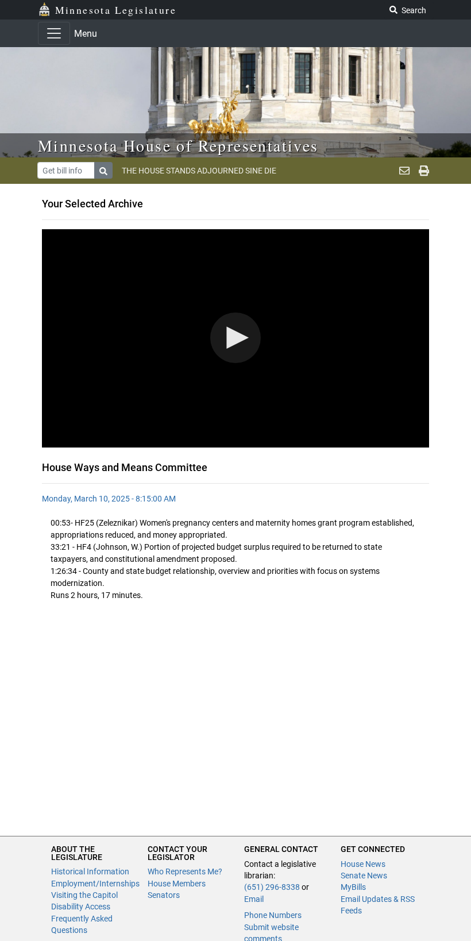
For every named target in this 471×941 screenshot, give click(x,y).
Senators (164, 895)
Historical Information (90, 871)
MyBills (353, 887)
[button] (235, 338)
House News (363, 864)
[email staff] (404, 170)
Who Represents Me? (185, 871)
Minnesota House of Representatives (178, 145)
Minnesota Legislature (115, 10)
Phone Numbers (273, 915)
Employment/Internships (95, 883)
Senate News (364, 875)
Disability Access (80, 906)
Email (254, 899)
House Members (177, 883)
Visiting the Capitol (84, 895)
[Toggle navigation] (54, 33)
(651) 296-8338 (272, 887)
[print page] (424, 170)
